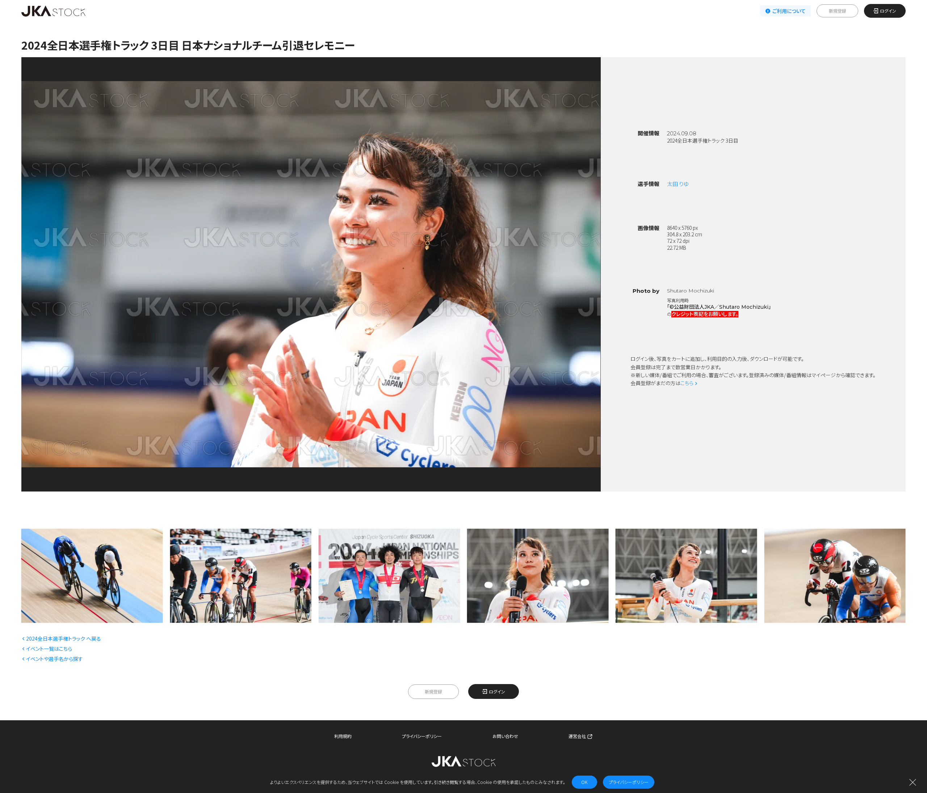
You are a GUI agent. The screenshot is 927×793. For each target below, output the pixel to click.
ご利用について (789, 10)
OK (584, 782)
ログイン (888, 11)
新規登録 (837, 11)
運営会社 (577, 736)
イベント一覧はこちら (49, 648)
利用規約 (343, 736)
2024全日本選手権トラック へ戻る (63, 638)
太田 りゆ (677, 183)
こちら (686, 383)
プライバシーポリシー (422, 736)
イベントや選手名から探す (54, 658)
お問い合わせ (505, 736)
